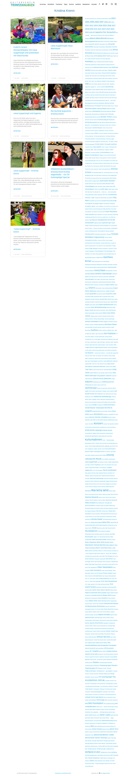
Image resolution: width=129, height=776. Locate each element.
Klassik (110, 411)
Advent (92, 38)
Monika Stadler (97, 519)
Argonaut (112, 81)
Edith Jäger (104, 189)
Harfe (101, 305)
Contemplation (101, 150)
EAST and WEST (99, 186)
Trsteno (110, 686)
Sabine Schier (89, 617)
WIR (104, 746)
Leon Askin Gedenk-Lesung (92, 455)
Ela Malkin (110, 198)
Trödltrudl (102, 689)
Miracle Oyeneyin (96, 514)
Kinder (95, 405)
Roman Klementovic (98, 606)
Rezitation (104, 598)
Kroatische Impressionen (106, 433)
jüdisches (107, 379)
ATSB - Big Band (110, 84)
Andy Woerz (105, 70)
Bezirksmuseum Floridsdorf (93, 106)
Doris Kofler (88, 181)
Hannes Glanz (106, 302)
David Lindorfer (112, 158)
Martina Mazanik (91, 497)
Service (71, 4)
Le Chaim (107, 451)
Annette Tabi (88, 76)
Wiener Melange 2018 (93, 741)
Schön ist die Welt (101, 631)
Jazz (86, 361)
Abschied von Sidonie (96, 35)
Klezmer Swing (111, 417)
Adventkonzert (102, 38)
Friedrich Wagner (89, 251)
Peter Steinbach (95, 570)
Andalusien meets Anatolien (98, 64)
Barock (105, 89)
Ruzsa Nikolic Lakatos (109, 612)
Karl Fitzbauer (99, 394)
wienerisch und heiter (106, 732)
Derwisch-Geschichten (104, 163)
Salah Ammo (103, 620)
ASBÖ (87, 84)
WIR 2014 (107, 746)
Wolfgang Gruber (92, 752)
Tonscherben (93, 683)
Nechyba (112, 534)
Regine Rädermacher (112, 593)
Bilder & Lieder (111, 108)
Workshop (100, 755)
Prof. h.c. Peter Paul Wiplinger (93, 581)
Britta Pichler (93, 120)
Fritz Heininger (108, 251)
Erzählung (115, 214)
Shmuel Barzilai (103, 637)
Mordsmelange (107, 519)
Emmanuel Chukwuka (109, 203)
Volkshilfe (87, 712)
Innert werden (109, 345)
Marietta (88, 491)
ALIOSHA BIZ (105, 53)
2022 (104, 29)
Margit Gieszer (113, 481)
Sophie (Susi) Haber (101, 643)
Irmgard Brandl (89, 347)
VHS (86, 704)
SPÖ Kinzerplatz (109, 648)
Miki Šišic (99, 511)
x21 (112, 755)
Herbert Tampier (89, 324)
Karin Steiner (110, 391)
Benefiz (102, 92)
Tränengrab (96, 689)
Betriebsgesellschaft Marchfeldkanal (95, 103)
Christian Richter (90, 139)
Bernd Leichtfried (95, 95)
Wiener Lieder (108, 735)
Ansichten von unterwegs (98, 76)
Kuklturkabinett (102, 436)
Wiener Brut (114, 729)
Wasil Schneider (95, 718)
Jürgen (113, 378)
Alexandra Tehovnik (90, 50)
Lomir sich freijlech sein (107, 465)
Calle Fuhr (108, 125)
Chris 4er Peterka (102, 133)
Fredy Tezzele (93, 248)
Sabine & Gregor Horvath (91, 615)
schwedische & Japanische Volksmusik (104, 628)
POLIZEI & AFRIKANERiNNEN (95, 576)
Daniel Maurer (96, 158)
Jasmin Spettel (112, 358)
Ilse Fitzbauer (110, 333)
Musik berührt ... (112, 528)
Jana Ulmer (93, 356)
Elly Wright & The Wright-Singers (94, 203)
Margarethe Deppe (104, 481)
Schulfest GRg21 (89, 628)
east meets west (108, 186)
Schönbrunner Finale (90, 631)
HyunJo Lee (110, 330)
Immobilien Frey (89, 339)
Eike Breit (90, 192)
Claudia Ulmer (89, 147)
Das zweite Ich (104, 158)
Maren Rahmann (94, 481)
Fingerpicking (99, 237)
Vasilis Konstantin (108, 697)
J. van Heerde (108, 353)
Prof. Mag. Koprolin (90, 584)
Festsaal (108, 234)
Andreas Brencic (110, 64)
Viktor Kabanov (97, 709)
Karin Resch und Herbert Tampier (98, 391)
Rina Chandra (111, 598)
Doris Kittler (112, 178)
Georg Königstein (89, 270)
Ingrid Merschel (93, 345)
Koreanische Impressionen (92, 427)
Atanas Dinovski (102, 84)
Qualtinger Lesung (106, 587)
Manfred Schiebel (108, 478)
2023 (108, 29)
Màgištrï (108, 531)
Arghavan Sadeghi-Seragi (103, 81)
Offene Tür (101, 551)
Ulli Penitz (95, 694)
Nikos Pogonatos (91, 542)
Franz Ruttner (96, 243)
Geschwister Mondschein (91, 282)
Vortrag (102, 712)
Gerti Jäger (97, 279)
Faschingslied (101, 231)
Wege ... (113, 718)
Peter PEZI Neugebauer (91, 567)
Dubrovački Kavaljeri (107, 181)
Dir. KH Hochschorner (107, 172)
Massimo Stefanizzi (111, 500)
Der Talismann (94, 163)
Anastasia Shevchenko (103, 62)
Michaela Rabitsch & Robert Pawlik (94, 508)
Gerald (115, 270)
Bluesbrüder (88, 114)
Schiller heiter (89, 626)
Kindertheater (90, 408)
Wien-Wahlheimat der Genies (102, 726)
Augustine (87, 87)
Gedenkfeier (106, 261)
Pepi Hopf (92, 564)
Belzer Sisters (95, 92)
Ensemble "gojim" (90, 206)
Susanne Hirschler (94, 657)
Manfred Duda (105, 476)
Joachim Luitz (103, 364)
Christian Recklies (110, 136)
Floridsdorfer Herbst (91, 240)
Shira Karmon (93, 637)
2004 (87, 22)
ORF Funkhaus (113, 553)
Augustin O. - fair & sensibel (98, 87)
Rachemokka (88, 590)
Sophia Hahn (91, 643)
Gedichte (99, 264)
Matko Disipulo (90, 503)
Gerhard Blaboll (90, 274)
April (90, 81)
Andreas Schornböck (96, 70)
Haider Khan (111, 299)
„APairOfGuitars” (89, 766)
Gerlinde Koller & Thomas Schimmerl (99, 276)
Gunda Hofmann (95, 299)
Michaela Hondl (99, 505)
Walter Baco (112, 712)
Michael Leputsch (108, 508)
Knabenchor (111, 420)
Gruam (87, 294)
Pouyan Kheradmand (110, 576)
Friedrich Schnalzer (103, 248)
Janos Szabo (112, 356)
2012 (91, 25)
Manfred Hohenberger (97, 478)
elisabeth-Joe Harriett (95, 201)
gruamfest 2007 (98, 296)
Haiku (115, 299)
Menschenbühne (90, 505)
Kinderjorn (100, 405)
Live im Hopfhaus (96, 465)
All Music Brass (89, 56)
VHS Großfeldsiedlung (109, 703)
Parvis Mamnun (89, 559)
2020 (95, 29)
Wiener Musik (97, 743)
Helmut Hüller (110, 316)
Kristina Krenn (107, 430)
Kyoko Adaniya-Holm (98, 446)
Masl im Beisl (101, 500)
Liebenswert (112, 459)
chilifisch (111, 130)
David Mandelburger (90, 160)
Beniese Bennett (108, 92)
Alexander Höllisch (93, 44)
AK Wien (111, 41)
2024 (112, 29)
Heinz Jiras (106, 313)
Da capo (111, 152)
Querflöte (113, 587)
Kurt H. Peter (95, 443)
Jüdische (109, 376)
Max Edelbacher (100, 503)
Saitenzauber (88, 620)
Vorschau (43, 4)
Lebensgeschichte (99, 451)
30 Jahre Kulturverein (102, 18)
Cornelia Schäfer (95, 152)
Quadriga (98, 587)
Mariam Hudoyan (93, 486)
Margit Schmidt (89, 484)
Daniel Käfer (88, 158)
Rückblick (51, 4)
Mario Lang (112, 491)
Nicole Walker (89, 537)
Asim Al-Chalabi (93, 84)
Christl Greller (99, 144)
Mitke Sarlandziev (101, 516)
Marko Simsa (94, 494)
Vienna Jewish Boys (109, 706)
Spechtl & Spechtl (90, 648)
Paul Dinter (109, 559)
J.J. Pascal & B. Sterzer (99, 353)
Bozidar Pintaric (107, 117)
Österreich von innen (110, 763)
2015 (105, 25)
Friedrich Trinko (112, 248)
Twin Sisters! (111, 692)
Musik (94, 528)
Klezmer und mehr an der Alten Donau (96, 420)
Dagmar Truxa (103, 155)
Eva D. (107, 217)
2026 (91, 32)
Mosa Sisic (88, 522)
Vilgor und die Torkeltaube (108, 709)
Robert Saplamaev (112, 601)
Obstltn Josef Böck (93, 551)
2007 (101, 22)
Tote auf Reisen (101, 683)
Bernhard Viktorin (94, 97)
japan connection (89, 358)
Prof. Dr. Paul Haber (90, 578)
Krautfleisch (103, 427)
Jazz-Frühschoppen (93, 361)
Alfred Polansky (97, 53)
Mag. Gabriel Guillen (90, 473)
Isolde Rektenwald (112, 347)
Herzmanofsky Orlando (91, 327)
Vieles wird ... (99, 706)
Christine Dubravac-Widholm (92, 141)
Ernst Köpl (113, 209)
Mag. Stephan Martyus (102, 473)
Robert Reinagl (102, 601)
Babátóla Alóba (100, 89)
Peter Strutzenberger (107, 570)
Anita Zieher (98, 73)
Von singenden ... (95, 712)
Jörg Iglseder (101, 376)
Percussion (105, 564)
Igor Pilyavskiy (99, 334)
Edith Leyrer (112, 189)
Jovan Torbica (94, 373)
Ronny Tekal (100, 609)
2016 (109, 25)
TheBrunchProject (90, 671)
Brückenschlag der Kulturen (106, 120)
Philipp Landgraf (107, 573)
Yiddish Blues (103, 758)
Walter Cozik (96, 715)
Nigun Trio (96, 537)
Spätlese (87, 651)
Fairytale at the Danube (104, 228)
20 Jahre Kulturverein (90, 18)
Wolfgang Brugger (101, 749)
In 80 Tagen (97, 339)
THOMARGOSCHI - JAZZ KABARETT (105, 671)
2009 (109, 22)
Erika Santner (106, 209)
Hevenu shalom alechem (104, 327)
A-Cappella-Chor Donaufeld (104, 32)
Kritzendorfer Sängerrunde (92, 433)
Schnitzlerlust (104, 626)
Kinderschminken (109, 405)
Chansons (101, 130)
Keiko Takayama (101, 399)
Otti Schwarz (108, 556)
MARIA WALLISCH (110, 486)
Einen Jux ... (105, 192)
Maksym (87, 476)
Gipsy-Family (109, 285)
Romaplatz (88, 609)
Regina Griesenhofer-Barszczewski (95, 593)
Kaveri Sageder (93, 399)
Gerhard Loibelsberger (103, 274)
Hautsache (109, 307)
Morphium (114, 519)
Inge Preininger (101, 342)
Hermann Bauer (111, 324)
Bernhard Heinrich (105, 95)
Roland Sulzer (88, 603)
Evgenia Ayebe (98, 223)
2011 (87, 25)
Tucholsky (105, 692)
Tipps (65, 4)
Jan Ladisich (105, 356)
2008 (106, 22)
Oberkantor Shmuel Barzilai (95, 545)
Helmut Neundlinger (99, 319)
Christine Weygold (90, 144)
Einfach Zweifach (98, 194)
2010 (112, 22)
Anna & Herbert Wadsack (109, 73)
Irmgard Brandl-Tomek (100, 347)
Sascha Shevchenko (96, 623)
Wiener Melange (101, 738)
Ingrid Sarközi (101, 345)
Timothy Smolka (109, 680)
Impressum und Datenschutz (63, 773)
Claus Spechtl (97, 147)
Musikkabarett (91, 531)
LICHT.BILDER (105, 459)
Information (93, 342)
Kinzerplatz (100, 408)
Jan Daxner (99, 356)
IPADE (114, 345)
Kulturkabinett (93, 439)
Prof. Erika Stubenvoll (102, 578)
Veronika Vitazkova (113, 700)
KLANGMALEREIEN (96, 411)
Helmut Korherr (89, 319)
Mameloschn (97, 476)
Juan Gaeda (101, 373)
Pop (103, 576)
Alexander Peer (104, 44)
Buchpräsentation (91, 122)
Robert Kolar (93, 601)
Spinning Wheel (100, 648)
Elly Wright (113, 201)
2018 (87, 29)
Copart (107, 150)
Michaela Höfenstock (109, 505)
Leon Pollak (102, 455)
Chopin (92, 133)
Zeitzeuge (109, 758)
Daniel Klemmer (111, 155)
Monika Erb (88, 519)
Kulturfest (109, 436)
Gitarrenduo (98, 288)
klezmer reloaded (101, 417)
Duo (93, 183)
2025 (87, 32)
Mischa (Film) (105, 514)
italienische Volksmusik (98, 350)
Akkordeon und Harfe (103, 41)
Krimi (87, 430)
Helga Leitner (94, 316)
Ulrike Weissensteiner (110, 694)
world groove (106, 755)
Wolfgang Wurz (94, 755)
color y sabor (105, 147)
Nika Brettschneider (105, 537)
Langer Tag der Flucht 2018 (101, 449)
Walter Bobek (89, 715)
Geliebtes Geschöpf (107, 264)
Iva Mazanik (89, 353)
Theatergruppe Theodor (108, 665)
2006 (97, 22)
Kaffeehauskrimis (108, 382)
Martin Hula (109, 497)
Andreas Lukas (107, 67)
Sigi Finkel (113, 637)
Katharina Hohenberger (103, 397)
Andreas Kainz (98, 67)
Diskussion (105, 175)
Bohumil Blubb (96, 117)
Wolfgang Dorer (110, 749)
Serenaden (101, 634)
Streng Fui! (101, 654)
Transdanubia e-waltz (111, 683)
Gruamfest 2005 (111, 294)
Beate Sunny (88, 92)
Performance (111, 564)
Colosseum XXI (113, 147)
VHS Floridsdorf (95, 703)
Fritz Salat (92, 254)
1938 (109, 18)
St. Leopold (94, 651)
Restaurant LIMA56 (96, 598)
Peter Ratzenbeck (104, 567)
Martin (100, 494)
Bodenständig (88, 117)
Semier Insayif (110, 631)
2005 (92, 22)
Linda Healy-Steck (113, 462)
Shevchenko (107, 634)
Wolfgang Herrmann (106, 752)
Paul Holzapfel (98, 561)
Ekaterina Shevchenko (101, 198)
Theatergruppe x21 (91, 668)
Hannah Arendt (99, 302)
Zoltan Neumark (98, 761)
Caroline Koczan (97, 128)
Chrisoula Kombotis (113, 133)
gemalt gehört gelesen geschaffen (98, 267)
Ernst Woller (88, 211)
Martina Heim (114, 494)
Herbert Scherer (113, 321)
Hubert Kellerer (103, 330)
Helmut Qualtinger (109, 319)
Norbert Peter (109, 542)
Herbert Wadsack (99, 324)
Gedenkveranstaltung (90, 264)
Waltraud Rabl (114, 715)
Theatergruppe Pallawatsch (92, 665)
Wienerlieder (90, 738)
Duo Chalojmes (98, 183)
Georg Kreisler (112, 267)
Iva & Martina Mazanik (111, 350)
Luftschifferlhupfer (94, 467)
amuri (95, 62)
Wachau (106, 712)
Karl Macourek (107, 394)
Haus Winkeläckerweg (98, 307)
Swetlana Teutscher (104, 657)
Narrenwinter (105, 534)
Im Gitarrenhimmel (99, 336)
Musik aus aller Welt (102, 528)
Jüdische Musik (98, 379)
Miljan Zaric (105, 511)
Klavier (92, 414)
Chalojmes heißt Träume (91, 130)
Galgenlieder (99, 257)
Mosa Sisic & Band (96, 522)
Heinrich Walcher (100, 310)
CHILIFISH (87, 133)
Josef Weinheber (107, 369)
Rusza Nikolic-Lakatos (91, 612)
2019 (91, 29)
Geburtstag (94, 261)
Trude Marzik (89, 689)
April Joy (94, 81)
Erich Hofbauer (100, 206)
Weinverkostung (107, 720)
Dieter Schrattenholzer (105, 169)
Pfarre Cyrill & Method (96, 573)
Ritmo (86, 601)
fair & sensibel (104, 225)
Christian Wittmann (100, 139)
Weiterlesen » (17, 73)
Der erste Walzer (105, 160)
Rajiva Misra (113, 590)
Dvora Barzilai (106, 183)
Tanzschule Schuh (101, 659)
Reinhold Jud (88, 595)
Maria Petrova (102, 486)
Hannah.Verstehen (90, 302)
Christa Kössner (89, 136)
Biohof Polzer (88, 111)
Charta (106, 130)
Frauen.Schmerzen (106, 243)
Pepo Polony (98, 564)
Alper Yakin (113, 56)
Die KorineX (107, 166)
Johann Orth (109, 366)
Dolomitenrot (88, 178)
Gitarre (92, 288)
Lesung (110, 454)
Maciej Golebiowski (109, 470)
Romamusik (108, 603)
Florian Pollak (108, 237)
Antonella (95, 78)
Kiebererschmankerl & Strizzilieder (106, 402)
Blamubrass (97, 111)
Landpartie (90, 449)
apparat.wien (106, 773)
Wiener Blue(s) (97, 729)
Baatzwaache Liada (90, 89)
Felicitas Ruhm (89, 234)
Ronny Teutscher (109, 609)
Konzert (98, 423)
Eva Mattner (93, 220)
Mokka (114, 516)
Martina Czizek (106, 494)
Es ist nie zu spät (100, 217)
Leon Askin (113, 451)
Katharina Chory (89, 396)
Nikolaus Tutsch (111, 539)
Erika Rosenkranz (97, 209)
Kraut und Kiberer (111, 427)
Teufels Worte (88, 662)
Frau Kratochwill (107, 246)
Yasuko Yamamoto (93, 758)
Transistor (59, 4)
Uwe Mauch (99, 697)
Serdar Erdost (94, 634)
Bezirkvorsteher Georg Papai (95, 109)
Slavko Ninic (103, 640)
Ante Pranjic (108, 76)
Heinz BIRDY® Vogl (111, 310)
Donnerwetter (105, 178)
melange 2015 (108, 503)
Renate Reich (107, 595)
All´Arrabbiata (98, 56)
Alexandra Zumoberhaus (102, 50)
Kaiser (95, 385)
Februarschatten (109, 231)
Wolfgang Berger (92, 749)
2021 (99, 29)
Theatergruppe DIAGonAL (105, 662)
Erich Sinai (113, 206)
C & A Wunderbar (94, 125)
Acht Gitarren (105, 35)
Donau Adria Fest (97, 178)
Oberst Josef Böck (102, 548)
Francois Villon (101, 240)
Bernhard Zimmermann (105, 97)
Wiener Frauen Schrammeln (92, 732)
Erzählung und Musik (90, 217)
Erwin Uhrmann (108, 214)
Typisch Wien (88, 694)
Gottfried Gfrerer (101, 291)
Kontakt (94, 4)
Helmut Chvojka (102, 316)
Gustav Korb (103, 299)
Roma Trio (94, 609)
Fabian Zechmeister (94, 225)
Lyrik (94, 470)
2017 (113, 25)
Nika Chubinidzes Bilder (99, 539)
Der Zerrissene (114, 163)
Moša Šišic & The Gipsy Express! (98, 525)
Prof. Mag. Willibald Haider (102, 584)
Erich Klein (107, 206)
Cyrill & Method (104, 152)
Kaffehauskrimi (89, 385)
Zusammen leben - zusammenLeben (94, 763)
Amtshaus (89, 62)
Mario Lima (88, 494)
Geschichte (112, 279)
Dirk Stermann (98, 175)
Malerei (92, 476)
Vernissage (100, 700)
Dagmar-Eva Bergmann (92, 155)
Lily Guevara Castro (102, 462)
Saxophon (105, 623)
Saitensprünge (98, 617)
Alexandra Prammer (111, 47)
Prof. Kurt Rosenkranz (109, 581)
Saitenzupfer (95, 620)
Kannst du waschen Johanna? (104, 388)
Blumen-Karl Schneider (107, 114)
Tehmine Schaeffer (112, 659)
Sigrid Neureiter (89, 640)
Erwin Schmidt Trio (99, 214)
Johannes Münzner (99, 366)
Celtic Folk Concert (107, 128)
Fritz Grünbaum (98, 251)
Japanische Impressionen (101, 358)
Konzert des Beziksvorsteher (110, 424)
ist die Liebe (88, 350)
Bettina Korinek (109, 103)
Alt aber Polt (99, 58)
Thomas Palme (94, 677)
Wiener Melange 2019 (105, 741)
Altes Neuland (106, 58)
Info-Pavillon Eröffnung (107, 339)
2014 (100, 25)
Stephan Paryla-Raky (91, 654)
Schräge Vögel (111, 626)
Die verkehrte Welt (96, 172)
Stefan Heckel (102, 651)
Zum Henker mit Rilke (108, 761)
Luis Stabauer (102, 467)
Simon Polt (97, 640)
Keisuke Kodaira (110, 399)
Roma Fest (95, 603)
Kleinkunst (98, 414)
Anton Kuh (102, 78)
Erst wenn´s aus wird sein (98, 211)
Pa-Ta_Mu (115, 556)
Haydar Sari (92, 310)
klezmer (92, 417)
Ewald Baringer (106, 223)
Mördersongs (98, 534)
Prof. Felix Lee (113, 578)
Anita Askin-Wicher (90, 73)
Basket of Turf (111, 89)
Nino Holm (101, 542)
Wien (92, 726)
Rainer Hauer (96, 590)
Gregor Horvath (110, 291)
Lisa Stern (87, 465)
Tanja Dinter (93, 659)
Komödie (91, 424)
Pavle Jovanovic (107, 561)
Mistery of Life (92, 516)
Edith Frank (97, 189)
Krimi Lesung (95, 430)
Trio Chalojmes (104, 686)
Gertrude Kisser (104, 279)
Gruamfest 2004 (101, 294)
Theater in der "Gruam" (104, 668)
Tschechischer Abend (110, 689)
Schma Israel (96, 626)
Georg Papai (99, 270)
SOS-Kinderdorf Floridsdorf (107, 645)
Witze (111, 746)
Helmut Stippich (104, 321)
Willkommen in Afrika (96, 746)
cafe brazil (102, 125)
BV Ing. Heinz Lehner (103, 122)
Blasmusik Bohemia (106, 111)
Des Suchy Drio (89, 166)
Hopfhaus (94, 330)
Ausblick (78, 4)
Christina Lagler (110, 139)
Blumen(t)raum (96, 114)
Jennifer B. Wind (102, 361)
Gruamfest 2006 (89, 296)
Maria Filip (96, 484)
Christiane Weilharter (99, 136)
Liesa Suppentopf (91, 462)
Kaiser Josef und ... (102, 385)
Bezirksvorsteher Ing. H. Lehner (110, 106)
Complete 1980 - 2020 (90, 150)
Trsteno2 (115, 686)
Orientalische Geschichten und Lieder (95, 556)
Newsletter (86, 4)
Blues (113, 111)
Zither (92, 761)
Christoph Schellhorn (110, 144)
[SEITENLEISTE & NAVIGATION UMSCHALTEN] (116, 4)
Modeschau (109, 516)
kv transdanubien (111, 443)
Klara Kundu (104, 411)
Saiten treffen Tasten (108, 617)
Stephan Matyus (111, 651)
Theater (96, 662)
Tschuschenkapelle (96, 692)
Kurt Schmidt (103, 443)
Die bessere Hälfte (98, 166)
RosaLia (116, 609)
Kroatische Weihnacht (91, 436)
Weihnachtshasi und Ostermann (93, 720)
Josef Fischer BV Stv (98, 369)
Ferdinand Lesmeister (100, 234)
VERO (106, 700)
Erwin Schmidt (89, 214)
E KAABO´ (92, 198)
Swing (111, 657)
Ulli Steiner (101, 694)
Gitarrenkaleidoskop (107, 288)
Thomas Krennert (93, 674)
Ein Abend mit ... (97, 192)
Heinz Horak (98, 313)
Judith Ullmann (108, 373)
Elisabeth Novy (105, 201)
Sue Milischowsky (108, 654)
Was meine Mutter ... (105, 718)
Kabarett (89, 382)
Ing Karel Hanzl (109, 342)
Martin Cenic (101, 497)
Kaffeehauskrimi (97, 382)
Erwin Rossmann (111, 212)
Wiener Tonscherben (107, 743)
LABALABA (107, 446)
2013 (96, 25)
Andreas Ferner (89, 67)
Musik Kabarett (102, 531)
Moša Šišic (106, 522)
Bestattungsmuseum (99, 100)
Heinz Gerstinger (90, 313)
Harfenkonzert (108, 305)
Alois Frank (106, 56)
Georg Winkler (109, 270)
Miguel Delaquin (91, 511)
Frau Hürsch (99, 246)
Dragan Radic (95, 181)
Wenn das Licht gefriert (96, 723)
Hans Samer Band (94, 305)
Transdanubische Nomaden (92, 686)
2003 (113, 18)
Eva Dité (111, 217)
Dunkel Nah (88, 183)
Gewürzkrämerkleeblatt (105, 282)
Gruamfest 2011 (106, 296)
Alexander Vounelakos (99, 47)
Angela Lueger (112, 70)
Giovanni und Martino (99, 285)
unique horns (90, 697)
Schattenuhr (112, 623)
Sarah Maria (109, 620)
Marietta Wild (99, 490)
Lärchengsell (99, 470)
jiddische (109, 361)
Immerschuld (108, 336)
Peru (116, 564)
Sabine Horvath (104, 615)
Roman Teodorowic (110, 606)
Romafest (101, 603)
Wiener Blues (105, 729)
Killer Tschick (88, 405)
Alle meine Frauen (113, 53)
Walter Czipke (105, 715)
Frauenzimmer (92, 246)
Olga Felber (97, 553)
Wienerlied (98, 735)
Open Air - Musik (105, 553)
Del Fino (98, 160)
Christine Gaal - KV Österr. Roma (109, 141)
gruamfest (93, 294)
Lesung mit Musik (93, 459)
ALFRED (111, 50)
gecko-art (100, 261)
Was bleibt (88, 718)
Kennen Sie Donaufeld (91, 402)
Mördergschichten (90, 534)
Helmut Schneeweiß (92, 322)
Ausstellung (109, 87)
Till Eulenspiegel (105, 677)
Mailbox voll (111, 473)
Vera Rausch (92, 700)
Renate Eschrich (97, 595)
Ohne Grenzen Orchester (110, 551)
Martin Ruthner (94, 500)
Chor (96, 133)
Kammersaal (91, 388)
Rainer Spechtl (105, 590)
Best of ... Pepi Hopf (110, 100)
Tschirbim (87, 692)
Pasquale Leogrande (100, 559)
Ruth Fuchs (100, 612)
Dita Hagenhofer (112, 175)
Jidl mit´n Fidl (95, 364)
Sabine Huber (113, 615)
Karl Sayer (114, 394)
